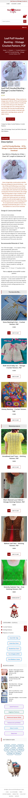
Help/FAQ (11, 796)
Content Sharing (6, 794)
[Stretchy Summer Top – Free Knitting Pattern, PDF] (14, 572)
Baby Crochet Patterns (14, 124)
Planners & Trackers (8, 632)
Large (6, 749)
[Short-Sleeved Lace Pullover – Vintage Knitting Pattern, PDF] (14, 485)
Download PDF (16, 597)
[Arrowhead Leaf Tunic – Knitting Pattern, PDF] (14, 442)
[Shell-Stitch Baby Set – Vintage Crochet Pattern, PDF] (14, 351)
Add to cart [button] (15, 333)
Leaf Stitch (18, 129)
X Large (13, 749)
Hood (13, 129)
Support (17, 796)
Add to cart (10, 119)
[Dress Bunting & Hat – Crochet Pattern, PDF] (14, 307)
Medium (20, 745)
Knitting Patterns (7, 630)
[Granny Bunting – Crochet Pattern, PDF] (14, 394)
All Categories (13, 791)
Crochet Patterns (7, 627)
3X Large (10, 753)
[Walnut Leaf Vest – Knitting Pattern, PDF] (14, 529)
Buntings (8, 129)
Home (8, 3)
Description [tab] (5, 138)
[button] (24, 63)
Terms (20, 791)
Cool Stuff (23, 794)
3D (5, 129)
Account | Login (16, 3)
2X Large (21, 749)
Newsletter (15, 794)
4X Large (18, 753)
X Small (7, 745)
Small (14, 745)
